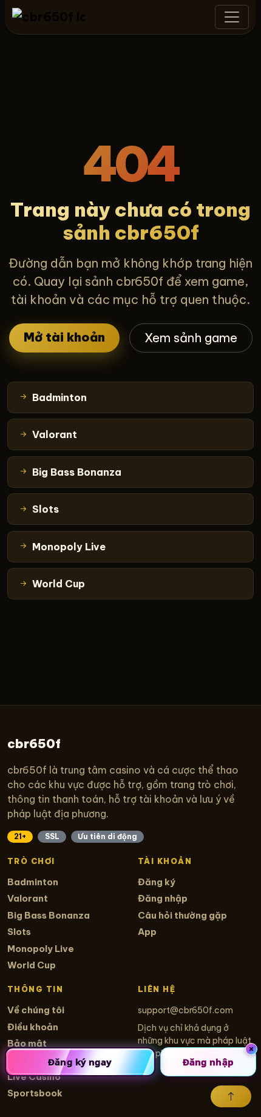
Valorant (27, 898)
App (147, 931)
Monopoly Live (40, 948)
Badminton (32, 882)
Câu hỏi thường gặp (182, 915)
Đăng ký (156, 882)
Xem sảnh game (190, 337)
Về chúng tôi (35, 1010)
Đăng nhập (163, 898)
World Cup (31, 965)
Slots (19, 931)
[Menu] (232, 17)
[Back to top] (231, 1096)
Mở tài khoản (64, 337)
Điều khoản (32, 1027)
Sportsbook (35, 1093)
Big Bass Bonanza (48, 915)
